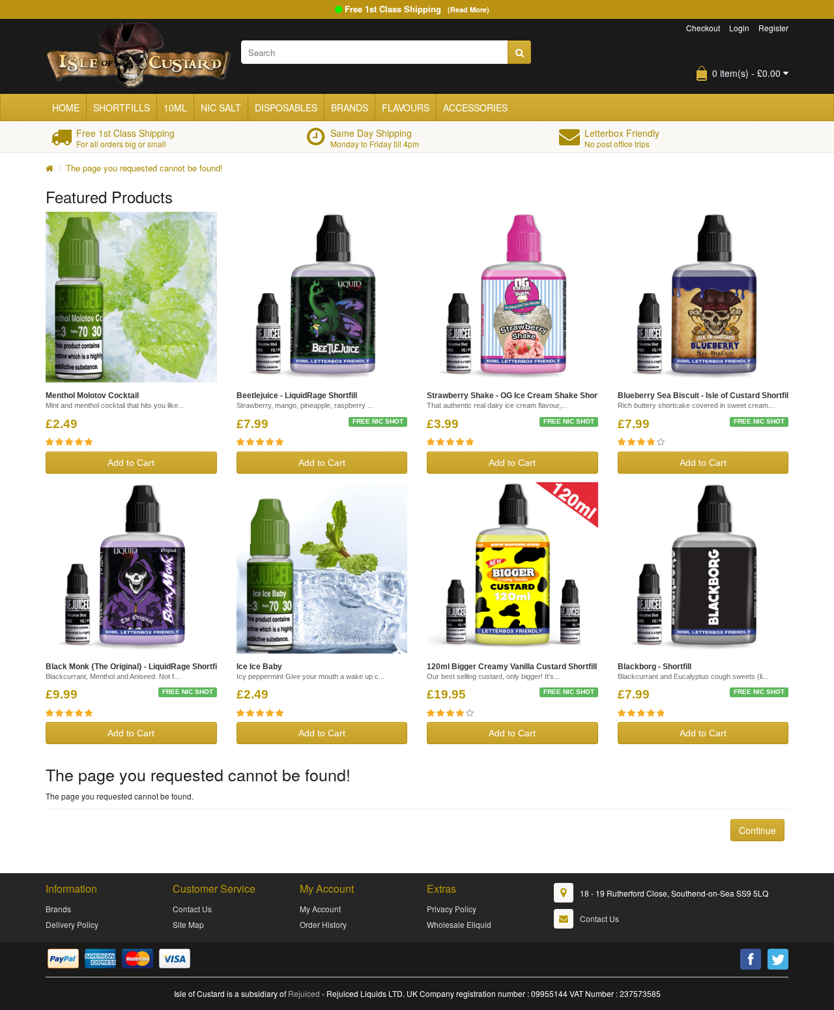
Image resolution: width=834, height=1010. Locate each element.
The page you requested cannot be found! (144, 168)
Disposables (286, 107)
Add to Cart (131, 462)
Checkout (703, 27)
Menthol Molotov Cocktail (92, 395)
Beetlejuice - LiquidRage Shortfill (297, 395)
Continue (757, 830)
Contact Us (192, 908)
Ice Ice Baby (259, 666)
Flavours (405, 107)
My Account (320, 908)
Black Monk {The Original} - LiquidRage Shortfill (133, 666)
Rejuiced (304, 993)
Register (773, 27)
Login (739, 27)
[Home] (49, 168)
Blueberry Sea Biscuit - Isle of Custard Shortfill (704, 395)
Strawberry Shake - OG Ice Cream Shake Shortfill (518, 395)
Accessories (475, 107)
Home (65, 107)
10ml (175, 107)
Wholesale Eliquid (459, 924)
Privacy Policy (451, 908)
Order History (323, 924)
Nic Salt (221, 107)
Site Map (188, 924)
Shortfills (121, 107)
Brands (349, 107)
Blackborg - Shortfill (654, 666)
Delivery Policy (72, 924)
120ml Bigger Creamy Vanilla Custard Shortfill (512, 666)
